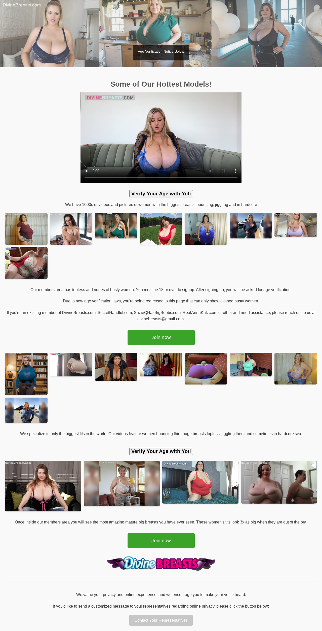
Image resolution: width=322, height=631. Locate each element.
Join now (161, 337)
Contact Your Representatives (161, 620)
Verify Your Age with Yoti (161, 193)
